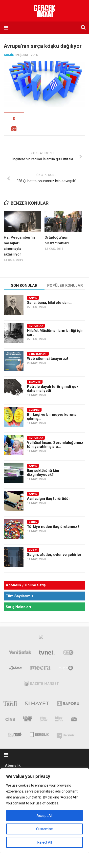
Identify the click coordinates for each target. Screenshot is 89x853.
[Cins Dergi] (10, 719)
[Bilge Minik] (59, 719)
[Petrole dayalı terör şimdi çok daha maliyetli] (13, 389)
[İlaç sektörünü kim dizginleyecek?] (13, 473)
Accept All (44, 816)
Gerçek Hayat (38, 353)
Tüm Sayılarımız (20, 596)
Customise (44, 829)
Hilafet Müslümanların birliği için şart (55, 332)
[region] (44, 810)
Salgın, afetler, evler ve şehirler (54, 554)
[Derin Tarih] (10, 704)
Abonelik (13, 765)
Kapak (33, 297)
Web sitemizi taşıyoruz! (47, 358)
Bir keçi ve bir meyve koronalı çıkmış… (52, 416)
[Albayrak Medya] (41, 637)
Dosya (33, 549)
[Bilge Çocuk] (43, 719)
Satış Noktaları (18, 607)
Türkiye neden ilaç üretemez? (53, 526)
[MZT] (66, 669)
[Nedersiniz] (65, 734)
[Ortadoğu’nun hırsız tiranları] (63, 221)
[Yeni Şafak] (20, 653)
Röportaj (36, 325)
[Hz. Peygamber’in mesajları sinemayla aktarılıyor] (22, 221)
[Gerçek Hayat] (27, 719)
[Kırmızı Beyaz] (74, 719)
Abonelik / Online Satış (26, 585)
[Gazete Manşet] (41, 684)
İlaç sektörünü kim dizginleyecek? (43, 472)
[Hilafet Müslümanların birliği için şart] (13, 333)
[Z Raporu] (68, 704)
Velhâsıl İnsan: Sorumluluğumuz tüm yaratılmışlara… (55, 444)
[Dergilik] (39, 734)
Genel (33, 521)
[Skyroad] (15, 734)
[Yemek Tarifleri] (15, 669)
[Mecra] (40, 669)
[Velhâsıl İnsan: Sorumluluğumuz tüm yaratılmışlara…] (13, 445)
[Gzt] (68, 653)
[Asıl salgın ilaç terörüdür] (13, 501)
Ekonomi (35, 381)
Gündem (34, 409)
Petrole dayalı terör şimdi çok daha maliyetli (52, 388)
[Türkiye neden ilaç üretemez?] (13, 529)
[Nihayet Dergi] (37, 704)
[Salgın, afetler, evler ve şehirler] (13, 557)
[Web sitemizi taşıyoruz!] (13, 361)
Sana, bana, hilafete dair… (49, 302)
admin (9, 55)
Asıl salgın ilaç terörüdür (48, 498)
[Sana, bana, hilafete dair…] (13, 305)
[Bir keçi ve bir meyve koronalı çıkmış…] (13, 417)
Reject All (44, 842)
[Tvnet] (47, 653)
